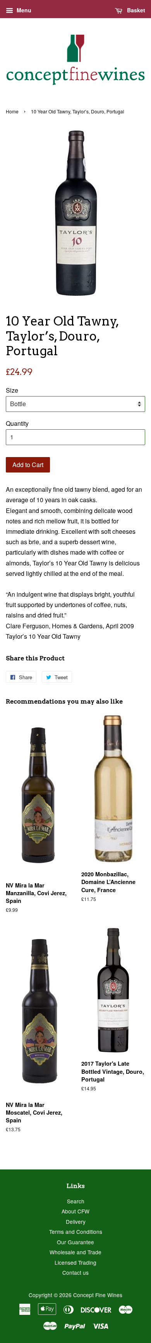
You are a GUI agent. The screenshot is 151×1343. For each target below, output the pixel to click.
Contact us (75, 1272)
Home (12, 111)
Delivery (76, 1221)
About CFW (75, 1211)
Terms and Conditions (75, 1231)
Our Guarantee (75, 1242)
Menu (23, 10)
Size (12, 390)
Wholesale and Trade (75, 1252)
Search (75, 1201)
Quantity (17, 423)
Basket (135, 10)
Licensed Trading (75, 1262)
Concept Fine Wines (97, 1295)
